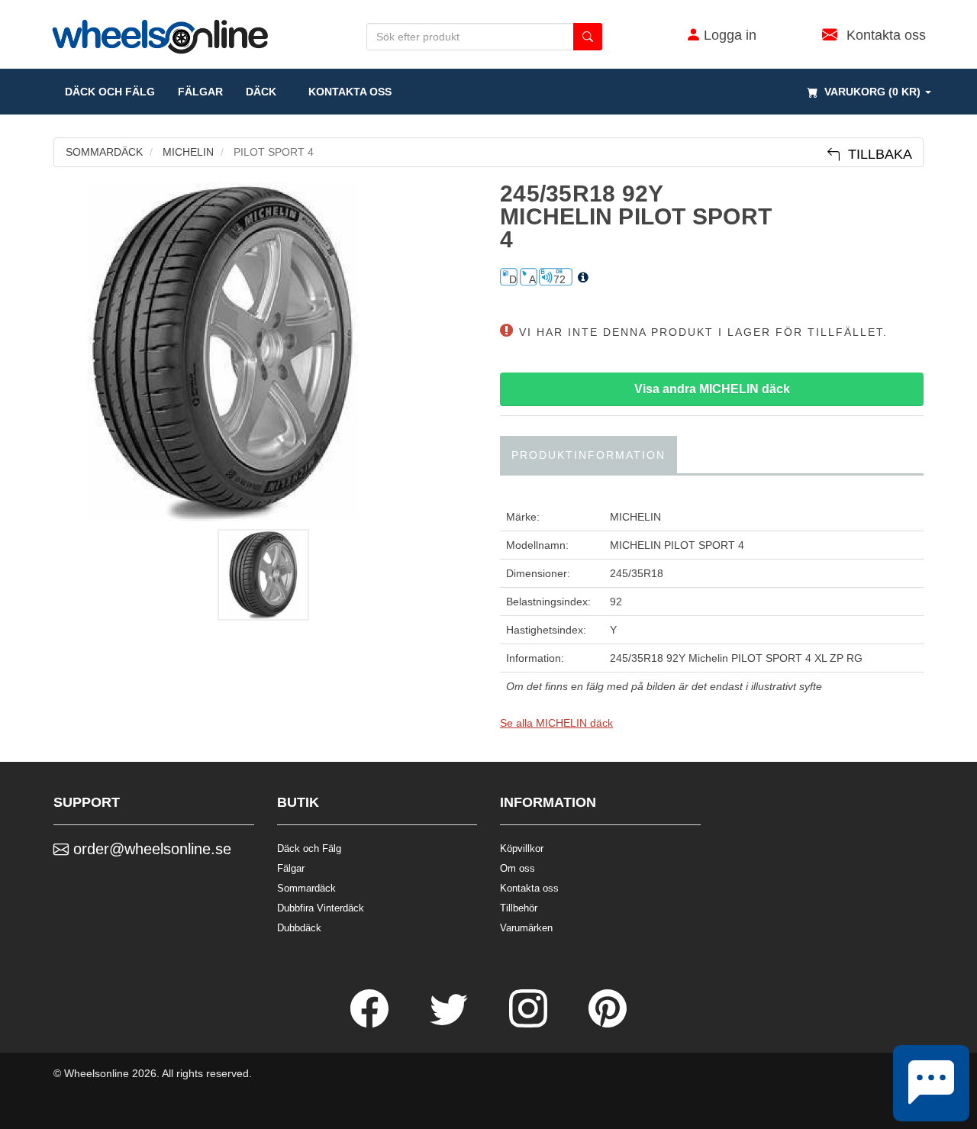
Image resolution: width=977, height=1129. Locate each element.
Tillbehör (518, 908)
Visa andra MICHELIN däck (712, 388)
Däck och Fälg (309, 848)
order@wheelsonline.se (150, 848)
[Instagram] (529, 1024)
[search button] (587, 36)
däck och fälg (110, 91)
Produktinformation (588, 455)
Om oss (517, 868)
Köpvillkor (521, 848)
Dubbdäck (299, 928)
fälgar (200, 91)
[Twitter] (450, 1024)
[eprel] (583, 278)
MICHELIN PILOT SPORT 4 (677, 545)
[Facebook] (371, 1024)
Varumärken (526, 928)
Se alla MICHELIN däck (556, 723)
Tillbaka (876, 154)
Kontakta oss (345, 91)
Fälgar (291, 868)
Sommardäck (306, 888)
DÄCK (261, 91)
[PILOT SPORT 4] (265, 351)
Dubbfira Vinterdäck (320, 908)
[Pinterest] (607, 1024)
